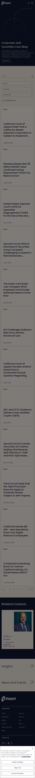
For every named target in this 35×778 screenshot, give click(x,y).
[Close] (32, 748)
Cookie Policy (26, 757)
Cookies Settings (17, 762)
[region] (17, 762)
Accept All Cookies (17, 773)
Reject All (17, 768)
